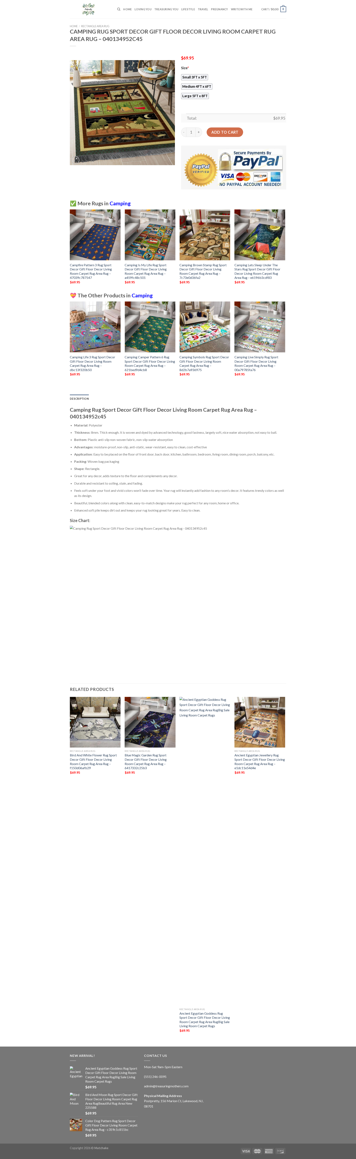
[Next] (285, 250)
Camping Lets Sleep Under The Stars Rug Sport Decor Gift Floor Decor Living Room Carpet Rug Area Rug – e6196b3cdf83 (257, 271)
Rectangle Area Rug (95, 26)
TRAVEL (203, 9)
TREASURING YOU (166, 9)
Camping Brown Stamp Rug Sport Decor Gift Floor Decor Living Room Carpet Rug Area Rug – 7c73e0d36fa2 (203, 271)
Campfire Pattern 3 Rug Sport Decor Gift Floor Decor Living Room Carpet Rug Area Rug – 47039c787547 (91, 271)
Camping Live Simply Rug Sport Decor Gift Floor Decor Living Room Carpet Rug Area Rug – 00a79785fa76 (256, 363)
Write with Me (241, 9)
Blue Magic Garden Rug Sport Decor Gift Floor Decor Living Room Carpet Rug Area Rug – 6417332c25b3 (146, 761)
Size (185, 68)
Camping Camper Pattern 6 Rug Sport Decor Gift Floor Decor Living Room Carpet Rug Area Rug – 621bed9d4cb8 (150, 363)
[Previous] (70, 250)
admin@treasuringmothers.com (166, 1086)
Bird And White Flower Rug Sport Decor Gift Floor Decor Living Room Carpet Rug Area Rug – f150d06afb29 (93, 761)
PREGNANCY (219, 9)
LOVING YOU (143, 9)
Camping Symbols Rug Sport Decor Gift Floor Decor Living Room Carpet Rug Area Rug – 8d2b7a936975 (204, 363)
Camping (120, 203)
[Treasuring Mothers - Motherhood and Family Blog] (90, 9)
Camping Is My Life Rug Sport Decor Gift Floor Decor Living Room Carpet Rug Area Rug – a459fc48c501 (146, 271)
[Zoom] (75, 160)
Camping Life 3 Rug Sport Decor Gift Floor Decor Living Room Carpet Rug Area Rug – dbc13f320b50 (92, 363)
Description (79, 398)
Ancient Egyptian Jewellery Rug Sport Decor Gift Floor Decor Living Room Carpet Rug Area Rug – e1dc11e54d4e (259, 761)
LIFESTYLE (188, 9)
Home (127, 9)
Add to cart (224, 132)
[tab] (79, 399)
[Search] (118, 9)
